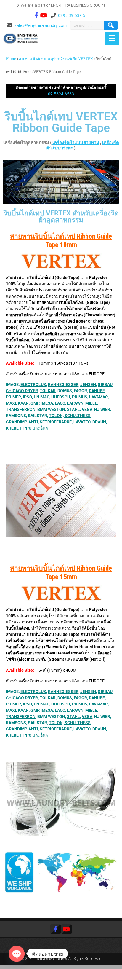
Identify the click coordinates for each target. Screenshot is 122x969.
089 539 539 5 (71, 15)
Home (11, 58)
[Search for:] (88, 25)
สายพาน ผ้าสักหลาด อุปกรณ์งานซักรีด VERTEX (56, 58)
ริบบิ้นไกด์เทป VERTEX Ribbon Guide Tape (61, 122)
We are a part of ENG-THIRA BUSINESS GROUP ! (63, 5)
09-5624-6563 (61, 94)
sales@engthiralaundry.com (41, 25)
